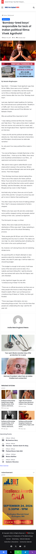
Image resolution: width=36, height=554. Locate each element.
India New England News (18, 327)
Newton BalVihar (11, 456)
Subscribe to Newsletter (11, 542)
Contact (8, 539)
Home (5, 15)
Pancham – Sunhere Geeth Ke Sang (17, 446)
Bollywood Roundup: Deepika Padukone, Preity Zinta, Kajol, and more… (26, 423)
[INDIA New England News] (12, 7)
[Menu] (2, 8)
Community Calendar (26, 542)
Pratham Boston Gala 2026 (14, 451)
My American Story (12, 440)
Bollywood (11, 15)
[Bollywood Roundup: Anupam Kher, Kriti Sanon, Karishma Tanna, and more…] (9, 415)
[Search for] (34, 8)
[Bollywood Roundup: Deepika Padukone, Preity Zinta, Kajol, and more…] (27, 415)
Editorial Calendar (25, 539)
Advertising (15, 539)
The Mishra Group (27, 536)
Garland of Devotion (12, 462)
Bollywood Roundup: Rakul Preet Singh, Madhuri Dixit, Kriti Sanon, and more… (8, 403)
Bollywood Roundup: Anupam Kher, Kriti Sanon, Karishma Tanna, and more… (8, 423)
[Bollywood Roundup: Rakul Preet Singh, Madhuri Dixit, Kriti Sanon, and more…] (9, 394)
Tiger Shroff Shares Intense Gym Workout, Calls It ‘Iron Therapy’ (26, 402)
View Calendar (4, 466)
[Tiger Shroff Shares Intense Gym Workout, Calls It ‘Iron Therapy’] (27, 394)
